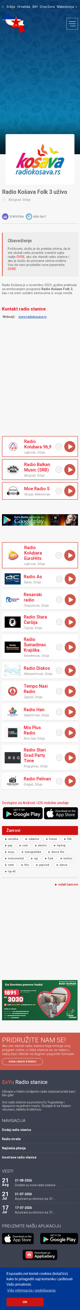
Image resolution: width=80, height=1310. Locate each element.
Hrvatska (23, 7)
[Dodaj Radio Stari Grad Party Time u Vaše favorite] (59, 757)
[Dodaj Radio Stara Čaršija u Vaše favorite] (59, 622)
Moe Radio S (37, 488)
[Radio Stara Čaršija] (12, 622)
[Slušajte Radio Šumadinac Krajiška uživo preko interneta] (70, 647)
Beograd (15, 200)
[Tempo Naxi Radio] (12, 691)
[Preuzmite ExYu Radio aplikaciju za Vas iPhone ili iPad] (61, 813)
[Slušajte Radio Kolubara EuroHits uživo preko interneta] (69, 555)
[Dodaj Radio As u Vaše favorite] (59, 579)
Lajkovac (30, 452)
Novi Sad (30, 738)
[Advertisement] (40, 83)
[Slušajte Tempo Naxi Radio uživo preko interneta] (70, 691)
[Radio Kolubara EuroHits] (13, 555)
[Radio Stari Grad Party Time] (12, 758)
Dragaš (28, 784)
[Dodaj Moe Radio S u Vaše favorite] (59, 491)
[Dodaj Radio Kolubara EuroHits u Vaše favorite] (59, 555)
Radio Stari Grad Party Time (35, 755)
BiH (35, 7)
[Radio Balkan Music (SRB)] (13, 470)
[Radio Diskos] (12, 670)
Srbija (10, 7)
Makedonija (65, 7)
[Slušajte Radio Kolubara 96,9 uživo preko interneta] (69, 446)
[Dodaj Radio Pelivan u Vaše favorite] (59, 781)
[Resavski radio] (12, 600)
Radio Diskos (37, 668)
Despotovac (32, 605)
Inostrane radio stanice (19, 1157)
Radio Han (34, 709)
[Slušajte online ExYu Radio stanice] (13, 23)
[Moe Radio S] (13, 491)
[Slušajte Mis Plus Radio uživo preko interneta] (70, 732)
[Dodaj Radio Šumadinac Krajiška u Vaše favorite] (59, 647)
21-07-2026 (23, 1194)
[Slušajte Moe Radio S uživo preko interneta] (69, 491)
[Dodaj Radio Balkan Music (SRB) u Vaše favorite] (59, 469)
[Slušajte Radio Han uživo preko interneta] (70, 711)
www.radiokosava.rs (32, 317)
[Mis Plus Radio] (12, 733)
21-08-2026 (23, 1180)
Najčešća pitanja (14, 1148)
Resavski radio (33, 597)
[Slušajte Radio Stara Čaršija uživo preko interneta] (70, 622)
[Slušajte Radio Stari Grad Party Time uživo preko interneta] (70, 757)
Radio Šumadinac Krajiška (35, 645)
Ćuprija (28, 628)
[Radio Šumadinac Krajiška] (12, 647)
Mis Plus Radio (32, 730)
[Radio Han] (12, 712)
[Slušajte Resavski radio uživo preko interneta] (70, 599)
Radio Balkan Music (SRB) (37, 467)
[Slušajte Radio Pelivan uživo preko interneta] (70, 781)
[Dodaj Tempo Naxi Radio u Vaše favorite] (59, 691)
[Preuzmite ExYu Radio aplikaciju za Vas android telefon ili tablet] (23, 813)
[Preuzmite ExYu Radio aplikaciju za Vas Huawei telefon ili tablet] (40, 1255)
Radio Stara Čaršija (35, 619)
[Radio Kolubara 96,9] (13, 447)
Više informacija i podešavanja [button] (31, 1290)
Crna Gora (47, 7)
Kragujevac (31, 766)
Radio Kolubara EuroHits (33, 553)
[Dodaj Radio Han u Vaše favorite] (59, 712)
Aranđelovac (32, 655)
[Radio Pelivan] (12, 781)
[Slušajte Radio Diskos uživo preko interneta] (70, 670)
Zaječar (28, 697)
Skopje (28, 494)
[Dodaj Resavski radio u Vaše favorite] (59, 599)
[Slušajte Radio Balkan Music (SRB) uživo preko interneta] (69, 469)
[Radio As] (12, 579)
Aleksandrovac (33, 674)
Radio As (33, 576)
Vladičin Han (32, 715)
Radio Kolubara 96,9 (37, 444)
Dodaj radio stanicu (22, 1061)
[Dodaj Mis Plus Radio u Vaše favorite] (59, 732)
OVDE (20, 257)
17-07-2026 (23, 1207)
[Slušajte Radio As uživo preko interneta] (70, 578)
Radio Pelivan (37, 778)
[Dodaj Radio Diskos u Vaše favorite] (59, 670)
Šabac (28, 582)
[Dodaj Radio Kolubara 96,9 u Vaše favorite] (59, 446)
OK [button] (25, 1302)
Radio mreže (11, 1139)
